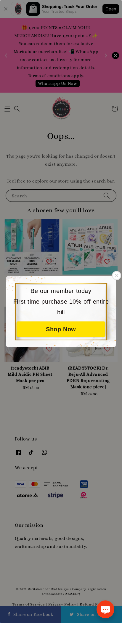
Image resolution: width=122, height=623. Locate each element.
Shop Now (61, 329)
